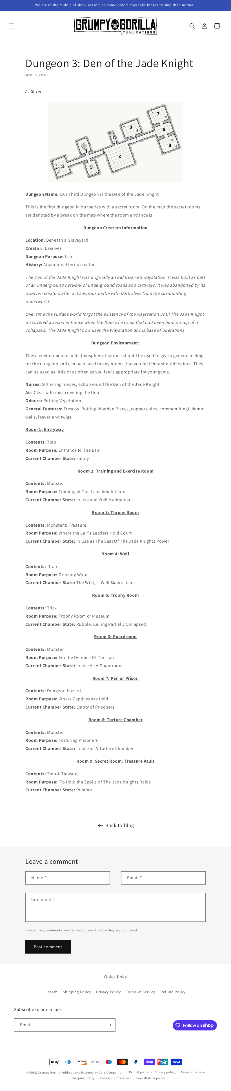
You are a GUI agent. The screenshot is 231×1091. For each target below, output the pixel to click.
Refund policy (139, 1072)
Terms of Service (141, 991)
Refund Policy (173, 991)
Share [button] (36, 91)
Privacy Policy (108, 991)
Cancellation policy (150, 1078)
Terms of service (193, 1072)
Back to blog (119, 825)
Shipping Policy (77, 991)
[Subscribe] (109, 1025)
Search (51, 991)
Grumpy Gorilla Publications (59, 1072)
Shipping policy (83, 1078)
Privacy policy (165, 1072)
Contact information (115, 1078)
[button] (12, 26)
